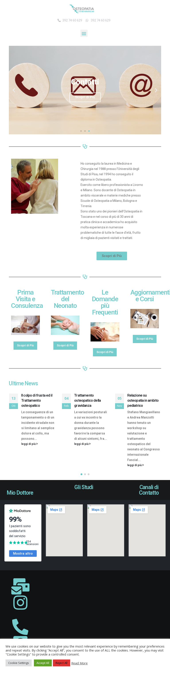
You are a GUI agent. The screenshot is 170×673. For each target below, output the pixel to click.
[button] (84, 33)
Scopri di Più (85, 97)
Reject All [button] (62, 663)
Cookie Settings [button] (18, 663)
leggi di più (28, 443)
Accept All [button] (43, 663)
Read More (79, 663)
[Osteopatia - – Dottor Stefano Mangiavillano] (82, 8)
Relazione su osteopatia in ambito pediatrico (142, 400)
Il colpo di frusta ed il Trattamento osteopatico (36, 400)
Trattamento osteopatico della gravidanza (87, 400)
